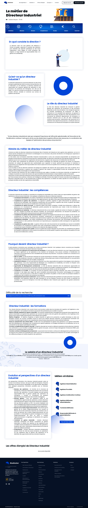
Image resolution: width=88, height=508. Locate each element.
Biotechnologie (42, 465)
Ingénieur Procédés (66, 389)
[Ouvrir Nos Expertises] (26, 2)
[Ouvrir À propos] (52, 2)
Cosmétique (41, 474)
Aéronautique (41, 487)
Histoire (33, 30)
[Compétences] (44, 26)
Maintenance (25, 469)
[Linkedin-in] (6, 484)
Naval (40, 494)
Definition (10, 30)
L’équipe (72, 469)
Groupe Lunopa (17, 506)
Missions (22, 30)
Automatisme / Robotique (28, 467)
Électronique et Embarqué (26, 482)
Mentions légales (70, 506)
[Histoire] (33, 26)
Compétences (44, 30)
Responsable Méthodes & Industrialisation (68, 414)
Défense (40, 483)
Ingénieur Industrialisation (68, 384)
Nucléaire (41, 478)
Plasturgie (41, 500)
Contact (72, 467)
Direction (24, 485)
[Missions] (22, 26)
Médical (40, 472)
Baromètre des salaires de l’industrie (59, 476)
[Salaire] (66, 26)
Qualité (24, 475)
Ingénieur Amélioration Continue (70, 395)
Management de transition (58, 470)
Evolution (77, 30)
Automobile (41, 491)
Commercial (25, 492)
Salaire (66, 30)
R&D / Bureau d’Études (27, 465)
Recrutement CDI (58, 465)
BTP (39, 496)
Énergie (40, 476)
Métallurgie (41, 498)
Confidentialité (80, 506)
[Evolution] (77, 26)
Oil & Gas (40, 480)
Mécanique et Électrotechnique (26, 479)
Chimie (40, 467)
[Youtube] (9, 484)
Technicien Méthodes (67, 408)
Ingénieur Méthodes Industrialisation (66, 401)
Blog (71, 465)
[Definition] (11, 26)
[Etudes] (55, 26)
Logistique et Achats (27, 487)
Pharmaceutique (42, 469)
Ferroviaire (41, 489)
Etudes (55, 30)
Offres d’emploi (58, 473)
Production (25, 490)
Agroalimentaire (42, 485)
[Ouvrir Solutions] (34, 2)
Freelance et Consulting (59, 467)
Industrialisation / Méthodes (26, 473)
